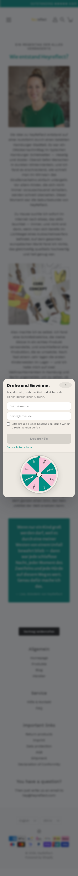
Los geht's (39, 438)
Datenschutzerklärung (19, 447)
